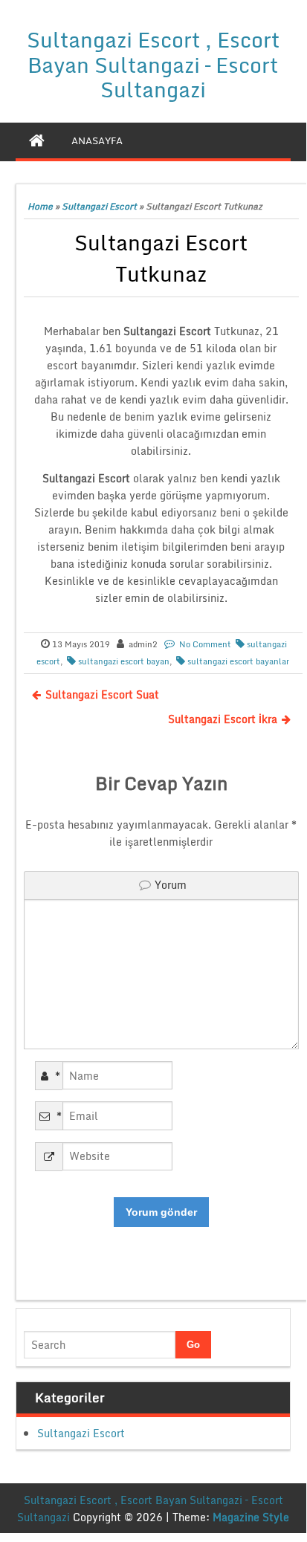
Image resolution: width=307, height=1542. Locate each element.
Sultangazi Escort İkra (222, 719)
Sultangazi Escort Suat (102, 694)
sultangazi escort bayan (123, 661)
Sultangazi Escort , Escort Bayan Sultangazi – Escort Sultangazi (153, 64)
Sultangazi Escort (99, 206)
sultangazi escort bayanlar (238, 661)
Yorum (171, 884)
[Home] (37, 140)
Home (40, 206)
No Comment (205, 644)
